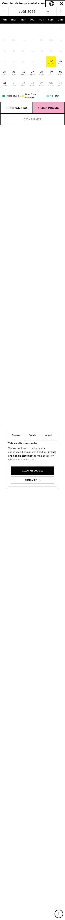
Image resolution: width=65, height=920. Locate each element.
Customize (31, 480)
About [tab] (48, 435)
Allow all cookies (32, 471)
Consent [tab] (16, 435)
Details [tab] (32, 435)
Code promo (48, 108)
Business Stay (16, 108)
